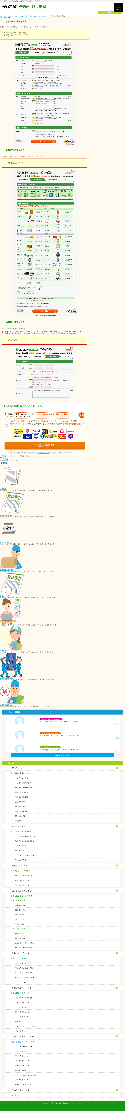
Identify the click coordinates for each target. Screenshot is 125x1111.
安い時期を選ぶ (5, 542)
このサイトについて (19, 1095)
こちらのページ (43, 453)
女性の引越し (20, 915)
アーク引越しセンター (23, 1012)
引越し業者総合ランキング (22, 896)
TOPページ (4, 16)
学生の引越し (20, 924)
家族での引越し (20, 910)
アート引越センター (22, 1007)
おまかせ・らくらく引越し (24, 943)
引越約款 (3, 489)
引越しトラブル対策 (19, 958)
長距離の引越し (20, 933)
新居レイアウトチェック (24, 876)
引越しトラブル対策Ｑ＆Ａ (24, 977)
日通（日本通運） (21, 1070)
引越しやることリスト (23, 885)
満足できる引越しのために (22, 831)
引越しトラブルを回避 (23, 963)
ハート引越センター (22, 1017)
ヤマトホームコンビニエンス (25, 1026)
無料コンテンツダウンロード (22, 871)
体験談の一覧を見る (62, 755)
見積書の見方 (5, 596)
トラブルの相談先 (21, 982)
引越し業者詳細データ (20, 993)
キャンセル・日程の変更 (24, 973)
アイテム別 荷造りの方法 (24, 855)
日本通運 (18, 1021)
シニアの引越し (20, 919)
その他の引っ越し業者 (23, 1084)
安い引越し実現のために (10, 460)
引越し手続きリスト (22, 880)
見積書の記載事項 (6, 515)
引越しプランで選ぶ (19, 929)
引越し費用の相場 (6, 705)
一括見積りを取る (24, 456)
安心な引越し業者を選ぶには (25, 836)
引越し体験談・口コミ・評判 (22, 1042)
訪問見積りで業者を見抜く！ (25, 841)
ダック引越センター (22, 1031)
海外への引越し (20, 938)
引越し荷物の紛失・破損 (24, 968)
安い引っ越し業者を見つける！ (44, 446)
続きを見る (115, 724)
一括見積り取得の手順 (23, 783)
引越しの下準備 (20, 860)
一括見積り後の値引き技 (8, 456)
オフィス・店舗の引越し (24, 948)
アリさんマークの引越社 (24, 998)
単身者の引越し (20, 905)
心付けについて (20, 846)
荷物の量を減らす (6, 570)
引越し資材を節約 (6, 678)
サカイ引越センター (22, 1002)
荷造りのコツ (20, 850)
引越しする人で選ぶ (19, 900)
